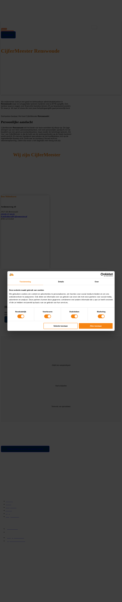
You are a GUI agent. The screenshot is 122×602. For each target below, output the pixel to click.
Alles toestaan (96, 326)
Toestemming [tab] (25, 282)
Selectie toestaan (60, 326)
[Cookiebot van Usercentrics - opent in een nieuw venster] (102, 275)
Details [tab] (61, 282)
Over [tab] (97, 282)
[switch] (47, 316)
